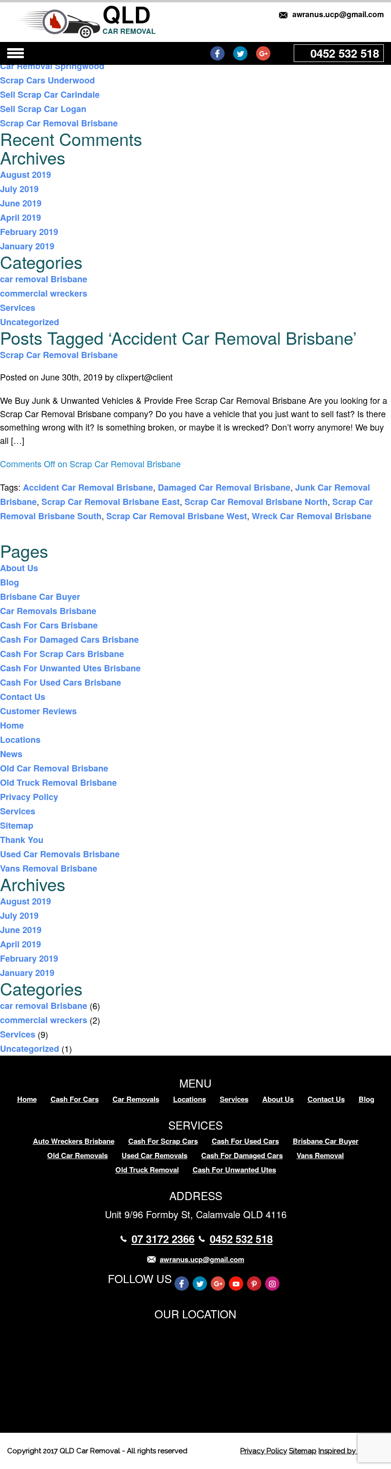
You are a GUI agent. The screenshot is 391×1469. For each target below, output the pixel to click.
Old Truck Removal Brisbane (58, 782)
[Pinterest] (254, 1283)
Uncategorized (29, 322)
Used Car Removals (154, 1155)
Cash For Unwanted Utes (234, 1169)
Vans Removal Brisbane (48, 868)
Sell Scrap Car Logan (43, 109)
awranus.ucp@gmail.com (338, 14)
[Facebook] (217, 53)
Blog (9, 582)
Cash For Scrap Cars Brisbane (62, 653)
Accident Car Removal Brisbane (88, 487)
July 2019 (19, 189)
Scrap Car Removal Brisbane (59, 123)
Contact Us (22, 696)
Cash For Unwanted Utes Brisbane (70, 668)
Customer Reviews (38, 711)
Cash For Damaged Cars (242, 1155)
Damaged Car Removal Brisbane (224, 487)
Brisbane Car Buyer (40, 596)
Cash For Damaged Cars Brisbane (69, 639)
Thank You (21, 839)
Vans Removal (320, 1155)
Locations (20, 739)
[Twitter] (240, 53)
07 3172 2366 (163, 1238)
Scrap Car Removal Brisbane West (176, 516)
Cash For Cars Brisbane (49, 625)
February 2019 (29, 232)
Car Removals (136, 1099)
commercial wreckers (43, 293)
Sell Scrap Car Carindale (50, 94)
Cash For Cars (75, 1099)
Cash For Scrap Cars (163, 1141)
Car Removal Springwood (52, 66)
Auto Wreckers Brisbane (73, 1141)
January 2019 (27, 246)
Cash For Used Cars (245, 1141)
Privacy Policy (29, 797)
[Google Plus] (263, 53)
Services (17, 307)
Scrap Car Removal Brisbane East (110, 501)
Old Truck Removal (147, 1169)
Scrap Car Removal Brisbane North (256, 501)
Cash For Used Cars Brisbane (60, 682)
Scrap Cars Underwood (47, 80)
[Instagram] (272, 1283)
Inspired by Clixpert (351, 1451)
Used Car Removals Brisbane (60, 854)
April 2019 (20, 217)
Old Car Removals (77, 1155)
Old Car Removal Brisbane (54, 768)
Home (12, 725)
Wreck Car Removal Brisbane (311, 516)
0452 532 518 (344, 53)
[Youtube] (236, 1283)
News (11, 754)
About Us (19, 568)
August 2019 (25, 174)
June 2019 (20, 203)
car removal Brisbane (43, 279)
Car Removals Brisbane (48, 611)
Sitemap (16, 825)
